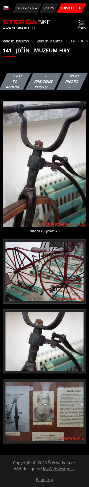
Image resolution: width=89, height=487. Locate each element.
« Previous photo (43, 81)
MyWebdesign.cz (59, 468)
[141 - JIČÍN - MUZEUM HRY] (44, 163)
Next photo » (72, 81)
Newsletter (27, 8)
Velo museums (16, 41)
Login (49, 8)
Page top (44, 479)
